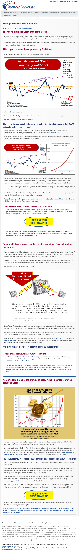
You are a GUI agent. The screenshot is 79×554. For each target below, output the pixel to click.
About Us (16, 15)
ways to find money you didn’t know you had (49, 369)
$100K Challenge (65, 1)
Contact (75, 1)
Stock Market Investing (49, 508)
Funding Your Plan (41, 13)
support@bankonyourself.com (10, 546)
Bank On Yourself (52, 133)
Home (52, 1)
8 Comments (29, 28)
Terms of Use (13, 522)
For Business (54, 13)
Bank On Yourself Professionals (59, 199)
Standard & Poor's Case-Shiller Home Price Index (52, 510)
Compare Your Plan (25, 13)
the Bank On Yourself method (25, 357)
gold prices (70, 508)
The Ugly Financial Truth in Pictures (20, 23)
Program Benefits (9, 13)
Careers (20, 522)
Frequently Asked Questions (32, 522)
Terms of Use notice (37, 541)
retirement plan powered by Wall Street (22, 510)
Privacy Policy (46, 522)
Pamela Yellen (21, 28)
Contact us (5, 522)
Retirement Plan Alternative (32, 508)
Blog (56, 1)
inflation (5, 510)
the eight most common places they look (22, 235)
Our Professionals (68, 13)
